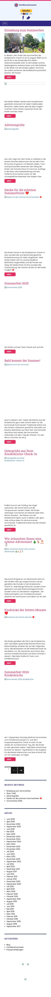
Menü (4, 23)
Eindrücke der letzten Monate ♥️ (25, 611)
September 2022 (14, 861)
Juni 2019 (10, 906)
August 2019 (12, 901)
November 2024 (13, 839)
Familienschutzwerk (15, 947)
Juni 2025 (11, 829)
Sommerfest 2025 (16, 283)
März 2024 (11, 844)
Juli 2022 (10, 864)
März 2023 (11, 856)
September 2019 (14, 899)
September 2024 (14, 841)
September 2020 (14, 884)
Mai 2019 (10, 909)
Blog (8, 944)
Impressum (25, 990)
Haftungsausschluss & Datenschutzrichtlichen (25, 987)
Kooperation (33, 972)
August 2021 (12, 871)
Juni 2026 (11, 819)
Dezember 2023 (13, 846)
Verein (44, 972)
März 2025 (11, 834)
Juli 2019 (10, 904)
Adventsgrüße (14, 125)
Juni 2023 (11, 854)
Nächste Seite (21, 773)
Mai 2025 (10, 831)
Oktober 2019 (12, 896)
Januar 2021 (12, 879)
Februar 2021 (12, 876)
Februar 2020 (12, 894)
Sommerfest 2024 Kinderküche (16, 673)
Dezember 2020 (13, 881)
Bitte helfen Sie (14, 970)
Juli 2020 (10, 886)
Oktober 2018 (12, 919)
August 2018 (12, 924)
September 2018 (14, 921)
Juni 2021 (10, 874)
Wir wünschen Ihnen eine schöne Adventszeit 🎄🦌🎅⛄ (24, 542)
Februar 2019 (12, 916)
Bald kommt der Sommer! (22, 361)
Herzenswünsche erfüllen (14, 972)
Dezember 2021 (13, 869)
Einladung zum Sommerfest (24, 30)
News (26, 970)
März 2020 (11, 891)
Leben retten (37, 970)
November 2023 (13, 849)
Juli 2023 (10, 851)
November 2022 (13, 859)
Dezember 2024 (13, 836)
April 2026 (11, 821)
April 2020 (11, 889)
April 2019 (10, 911)
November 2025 (13, 824)
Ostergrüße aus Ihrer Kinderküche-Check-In (20, 452)
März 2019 (11, 914)
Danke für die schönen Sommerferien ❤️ (20, 191)
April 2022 (11, 866)
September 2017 (14, 926)
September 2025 (14, 826)
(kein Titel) (11, 793)
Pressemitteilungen (15, 949)
